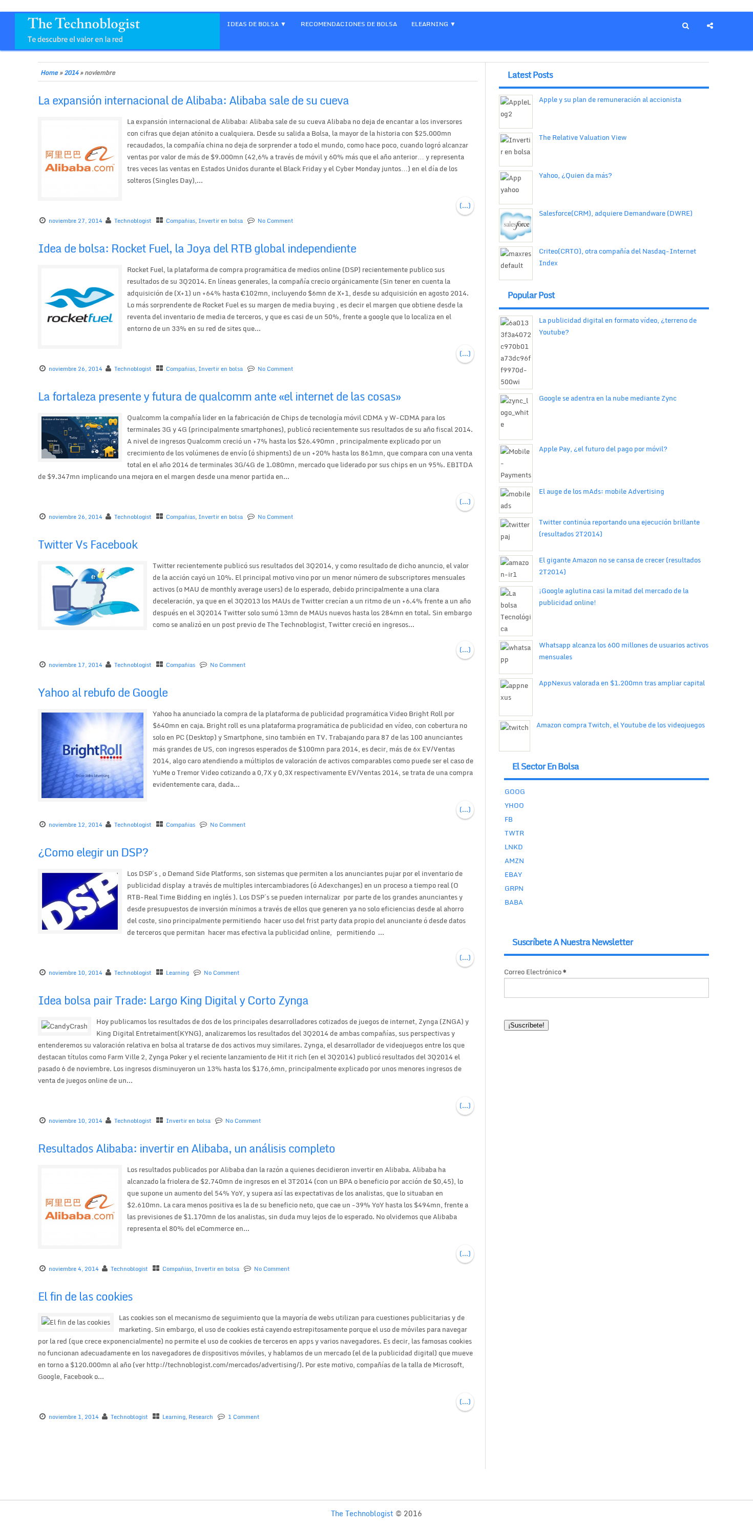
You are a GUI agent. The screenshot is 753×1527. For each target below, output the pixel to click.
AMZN (514, 860)
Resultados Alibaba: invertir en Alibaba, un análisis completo (186, 1148)
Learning (177, 972)
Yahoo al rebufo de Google (103, 692)
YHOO (514, 805)
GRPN (514, 888)
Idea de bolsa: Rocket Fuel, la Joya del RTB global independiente (197, 248)
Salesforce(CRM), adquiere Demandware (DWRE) (616, 213)
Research (201, 1416)
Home (49, 72)
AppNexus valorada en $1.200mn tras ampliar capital (622, 682)
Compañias (180, 220)
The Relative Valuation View (582, 137)
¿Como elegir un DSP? (93, 852)
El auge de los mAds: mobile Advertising (601, 491)
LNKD (514, 846)
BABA (514, 902)
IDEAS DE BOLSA (253, 24)
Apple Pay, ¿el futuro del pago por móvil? (603, 448)
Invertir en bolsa (220, 220)
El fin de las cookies (85, 1296)
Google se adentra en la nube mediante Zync (608, 398)
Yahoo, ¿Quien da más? (575, 175)
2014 (71, 72)
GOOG (515, 791)
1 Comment (244, 1416)
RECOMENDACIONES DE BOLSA (349, 24)
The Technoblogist (362, 1513)
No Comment (276, 220)
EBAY (513, 874)
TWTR (514, 833)
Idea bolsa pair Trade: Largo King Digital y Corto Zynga (173, 1000)
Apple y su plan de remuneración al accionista (610, 99)
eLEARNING (429, 24)
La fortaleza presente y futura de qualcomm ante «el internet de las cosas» (219, 396)
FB (509, 819)
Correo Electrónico (535, 971)
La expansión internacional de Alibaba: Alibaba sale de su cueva (193, 100)
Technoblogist (133, 220)
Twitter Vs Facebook (87, 544)
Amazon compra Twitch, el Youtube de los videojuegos (620, 724)
